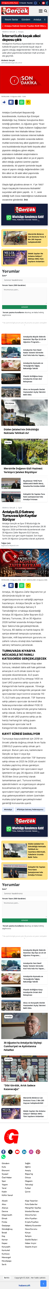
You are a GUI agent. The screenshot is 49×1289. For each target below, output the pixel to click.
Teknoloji (29, 1184)
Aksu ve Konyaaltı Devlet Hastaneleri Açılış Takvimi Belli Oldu (34, 392)
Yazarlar (30, 3)
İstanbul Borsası (32, 1211)
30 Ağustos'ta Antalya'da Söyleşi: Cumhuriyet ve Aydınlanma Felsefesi (23, 1046)
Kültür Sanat (7, 1195)
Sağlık (27, 1163)
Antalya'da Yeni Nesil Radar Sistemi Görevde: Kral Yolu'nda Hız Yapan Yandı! (33, 353)
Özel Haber (7, 1177)
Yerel (4, 1188)
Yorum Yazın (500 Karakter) (14, 285)
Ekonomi (6, 1170)
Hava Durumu (31, 1229)
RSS (7, 1277)
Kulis (4, 1167)
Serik (4, 1264)
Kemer (5, 1239)
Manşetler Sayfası (33, 1207)
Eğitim (28, 1167)
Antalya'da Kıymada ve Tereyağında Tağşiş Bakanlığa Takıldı (33, 366)
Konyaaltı (6, 1246)
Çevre (27, 1191)
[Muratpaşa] (24, 412)
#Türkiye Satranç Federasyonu (30, 809)
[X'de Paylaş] (16, 102)
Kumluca (5, 1253)
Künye (28, 1232)
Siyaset (5, 1174)
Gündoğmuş (7, 1229)
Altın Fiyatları (31, 1218)
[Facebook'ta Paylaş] (11, 102)
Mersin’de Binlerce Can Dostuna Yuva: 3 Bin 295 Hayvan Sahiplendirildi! (33, 1100)
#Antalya (8, 809)
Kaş (3, 1236)
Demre (5, 1211)
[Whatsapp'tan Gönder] (21, 102)
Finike (4, 1222)
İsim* (4, 275)
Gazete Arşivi (31, 1246)
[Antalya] (24, 1025)
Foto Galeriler (31, 1204)
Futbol (28, 1188)
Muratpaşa (6, 1261)
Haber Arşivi (30, 1243)
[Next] (45, 26)
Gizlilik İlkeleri (31, 1239)
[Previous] (2, 26)
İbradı (4, 1232)
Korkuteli (6, 1250)
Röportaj (29, 1174)
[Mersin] (24, 451)
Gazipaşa (6, 1225)
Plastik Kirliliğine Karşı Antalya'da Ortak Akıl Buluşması (25, 26)
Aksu (4, 1204)
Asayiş (20, 31)
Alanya (5, 1207)
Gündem (5, 1163)
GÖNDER (24, 307)
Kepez (4, 1243)
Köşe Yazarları (31, 1200)
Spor (20, 507)
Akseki (5, 1200)
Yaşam (5, 1184)
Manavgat (6, 1257)
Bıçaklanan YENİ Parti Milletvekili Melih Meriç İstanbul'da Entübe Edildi (34, 483)
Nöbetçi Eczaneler (33, 1225)
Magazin (29, 1181)
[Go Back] (43, 1283)
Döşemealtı (7, 1215)
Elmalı (4, 1218)
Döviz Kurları (31, 1215)
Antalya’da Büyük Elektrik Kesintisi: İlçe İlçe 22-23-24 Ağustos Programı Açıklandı (34, 339)
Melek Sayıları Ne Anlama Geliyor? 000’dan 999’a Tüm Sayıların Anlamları (34, 1114)
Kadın (4, 1191)
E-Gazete (23, 3)
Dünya (28, 1177)
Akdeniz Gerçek (8, 31)
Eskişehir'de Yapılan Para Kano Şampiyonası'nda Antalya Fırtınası (34, 497)
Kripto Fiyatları (32, 1222)
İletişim (28, 1236)
